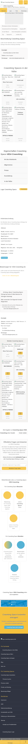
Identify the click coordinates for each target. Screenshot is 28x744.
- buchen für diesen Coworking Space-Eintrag (14, 577)
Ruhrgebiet (19, 247)
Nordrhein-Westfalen (13, 238)
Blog (2, 662)
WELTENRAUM (8, 95)
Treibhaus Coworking (20, 113)
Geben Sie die (10, 275)
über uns (3, 666)
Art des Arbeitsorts (10, 159)
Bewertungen (24, 10)
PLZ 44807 (10, 234)
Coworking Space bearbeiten (8, 675)
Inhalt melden (23, 433)
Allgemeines (8, 165)
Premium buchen (6, 679)
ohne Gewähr (11, 433)
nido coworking (20, 99)
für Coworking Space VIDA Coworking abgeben (7, 505)
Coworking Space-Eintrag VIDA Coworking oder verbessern (8, 555)
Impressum (3, 700)
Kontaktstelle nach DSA (6, 712)
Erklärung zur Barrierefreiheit (8, 716)
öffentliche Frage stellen (15, 468)
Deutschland (7, 241)
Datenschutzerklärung (6, 708)
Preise (6, 170)
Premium (24, 69)
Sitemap (3, 720)
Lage (10, 10)
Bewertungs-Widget (6, 691)
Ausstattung (8, 176)
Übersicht (3, 10)
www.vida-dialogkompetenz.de (16, 58)
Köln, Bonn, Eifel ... (11, 247)
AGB (2, 704)
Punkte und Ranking (6, 687)
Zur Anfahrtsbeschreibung (8, 330)
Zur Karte (4, 328)
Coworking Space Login (8, 732)
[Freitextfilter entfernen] (21, 2)
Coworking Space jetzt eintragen (14, 627)
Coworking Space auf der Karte (11, 52)
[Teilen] (22, 742)
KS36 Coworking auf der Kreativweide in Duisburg (20, 393)
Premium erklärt (5, 683)
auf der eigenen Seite (21, 554)
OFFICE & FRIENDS (8, 135)
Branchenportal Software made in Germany (10, 739)
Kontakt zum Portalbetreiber (9, 724)
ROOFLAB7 (20, 80)
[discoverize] (14, 605)
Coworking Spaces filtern (7, 654)
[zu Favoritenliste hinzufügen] (2, 14)
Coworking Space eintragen (8, 658)
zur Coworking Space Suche (1, 6)
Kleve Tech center (7, 82)
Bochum (6, 236)
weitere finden (20, 504)
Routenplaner (24, 189)
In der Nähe (8, 181)
